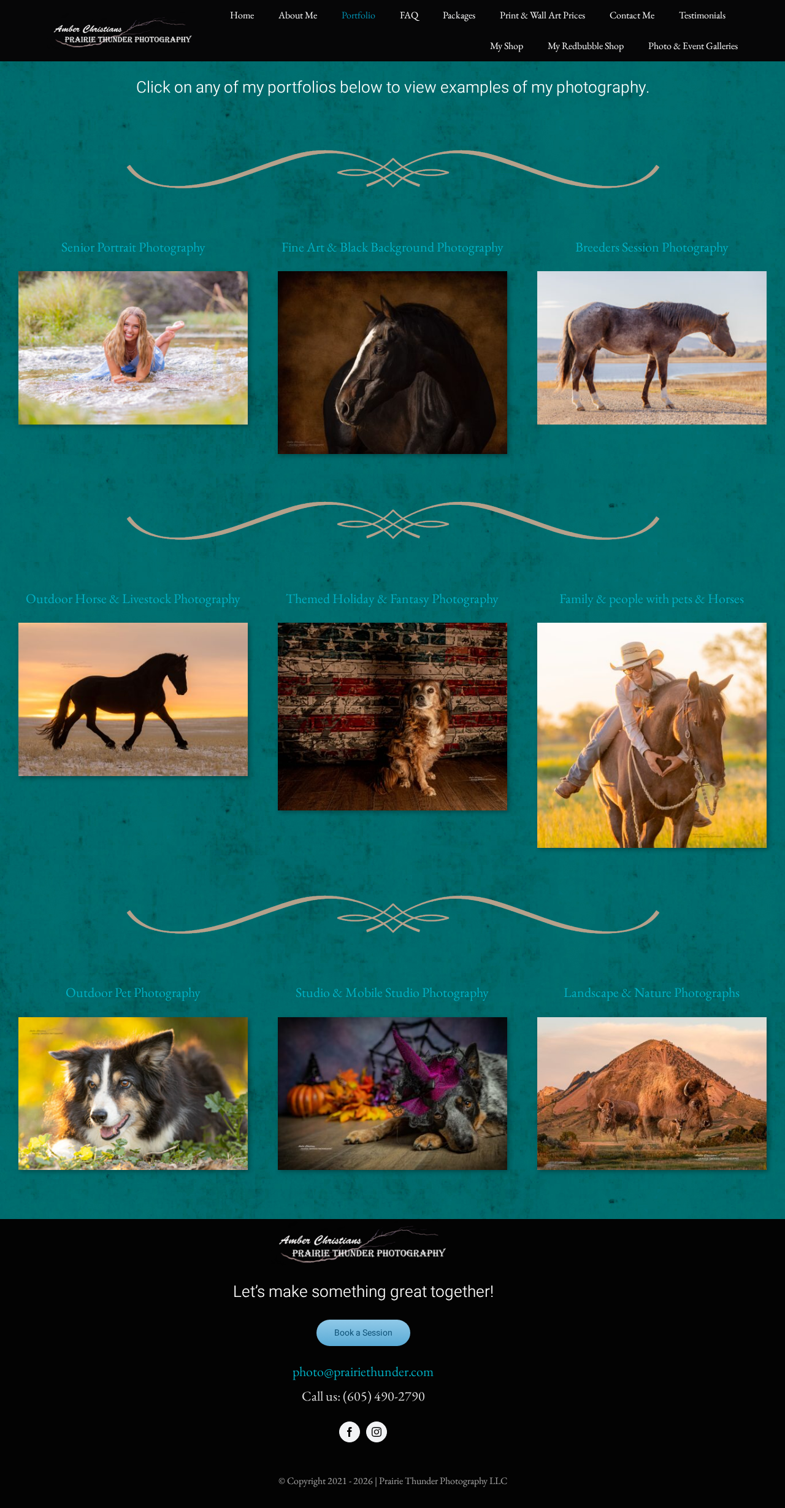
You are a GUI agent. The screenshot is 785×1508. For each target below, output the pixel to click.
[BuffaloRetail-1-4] (652, 1024)
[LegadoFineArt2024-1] (392, 278)
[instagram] (376, 1431)
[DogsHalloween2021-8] (392, 1024)
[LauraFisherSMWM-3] (652, 278)
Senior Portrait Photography (133, 247)
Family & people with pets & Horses (651, 598)
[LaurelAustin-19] (133, 1024)
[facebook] (349, 1431)
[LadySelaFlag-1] (392, 629)
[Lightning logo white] (123, 18)
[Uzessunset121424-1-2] (133, 629)
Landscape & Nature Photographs (652, 992)
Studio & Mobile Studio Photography (392, 992)
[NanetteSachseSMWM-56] (133, 278)
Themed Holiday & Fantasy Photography (392, 598)
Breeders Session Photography (652, 247)
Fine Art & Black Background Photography (392, 247)
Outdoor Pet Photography (133, 992)
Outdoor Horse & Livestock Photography (133, 598)
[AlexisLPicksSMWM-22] (652, 629)
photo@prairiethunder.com (363, 1371)
